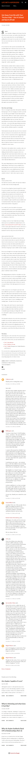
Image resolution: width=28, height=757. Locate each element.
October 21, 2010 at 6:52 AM (13, 498)
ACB (7, 539)
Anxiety (7, 360)
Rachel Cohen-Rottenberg (12, 517)
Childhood (19, 360)
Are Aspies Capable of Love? (12, 681)
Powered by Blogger (15, 753)
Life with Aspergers (10, 2)
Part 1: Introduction (8, 342)
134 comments (10, 745)
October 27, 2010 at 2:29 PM (13, 641)
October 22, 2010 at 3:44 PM (13, 598)
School (13, 362)
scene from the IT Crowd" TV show (13, 224)
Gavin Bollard (9, 502)
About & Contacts (6, 5)
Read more (23, 695)
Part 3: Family (7, 346)
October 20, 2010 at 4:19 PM (13, 426)
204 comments (10, 720)
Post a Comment (6, 669)
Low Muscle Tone (6, 362)
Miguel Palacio (9, 645)
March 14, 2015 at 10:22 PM (13, 665)
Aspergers (12, 360)
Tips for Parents (6, 364)
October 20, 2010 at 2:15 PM (13, 384)
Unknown (8, 379)
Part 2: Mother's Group (9, 344)
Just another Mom (10, 603)
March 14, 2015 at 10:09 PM (13, 653)
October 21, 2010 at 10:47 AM (13, 534)
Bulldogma (8, 431)
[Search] (22, 2)
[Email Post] (2, 367)
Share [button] (3, 369)
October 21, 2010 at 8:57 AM (13, 513)
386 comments (10, 695)
